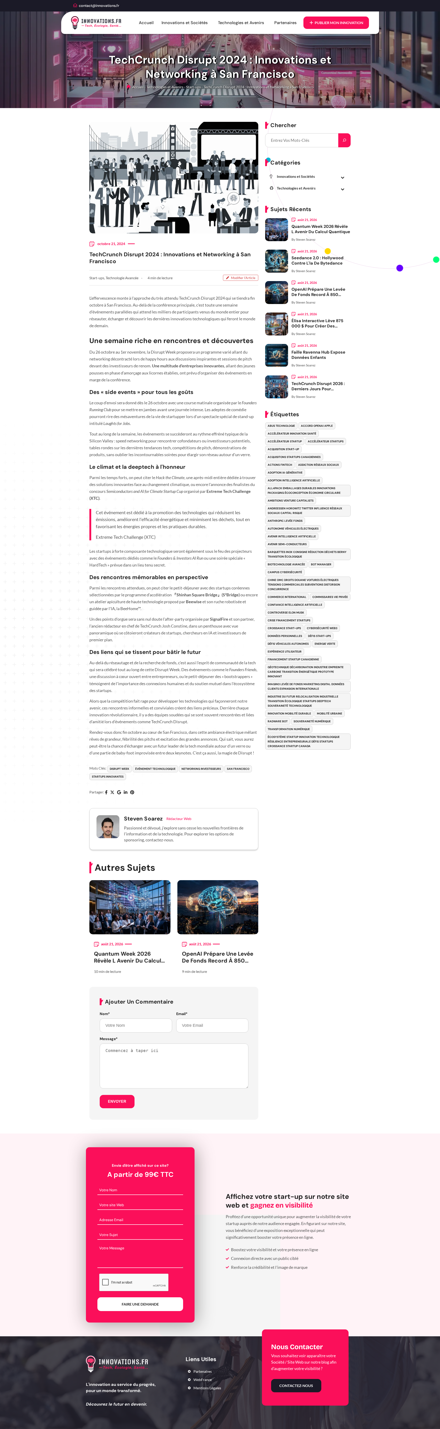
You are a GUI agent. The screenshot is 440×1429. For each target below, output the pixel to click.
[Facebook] (106, 792)
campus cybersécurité (285, 572)
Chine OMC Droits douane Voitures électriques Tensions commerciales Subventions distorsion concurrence (304, 584)
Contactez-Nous (296, 1385)
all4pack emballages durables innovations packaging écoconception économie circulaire (304, 490)
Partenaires (285, 22)
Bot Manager (321, 564)
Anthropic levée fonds (285, 521)
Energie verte (325, 644)
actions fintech (280, 465)
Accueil (146, 22)
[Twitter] (112, 792)
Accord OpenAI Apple (317, 426)
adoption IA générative (285, 472)
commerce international (287, 597)
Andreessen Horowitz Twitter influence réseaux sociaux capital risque (305, 511)
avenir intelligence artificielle (292, 536)
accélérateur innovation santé (292, 433)
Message (109, 1039)
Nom (105, 1014)
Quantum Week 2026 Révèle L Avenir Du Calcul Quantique (127, 957)
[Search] (344, 140)
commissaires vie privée (330, 597)
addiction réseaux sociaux (318, 465)
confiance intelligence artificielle (295, 605)
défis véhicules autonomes (288, 644)
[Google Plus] (119, 792)
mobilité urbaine (329, 713)
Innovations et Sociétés (185, 22)
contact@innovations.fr (99, 5)
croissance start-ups (284, 628)
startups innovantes (108, 777)
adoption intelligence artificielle (294, 480)
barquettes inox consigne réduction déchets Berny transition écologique (307, 554)
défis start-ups (319, 636)
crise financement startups (289, 620)
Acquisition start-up (283, 449)
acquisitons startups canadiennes (294, 457)
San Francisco (238, 769)
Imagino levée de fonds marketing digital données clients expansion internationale (306, 686)
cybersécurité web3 (322, 628)
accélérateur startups (326, 441)
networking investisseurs (201, 769)
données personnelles (285, 636)
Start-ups (193, 87)
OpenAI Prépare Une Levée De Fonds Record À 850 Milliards (217, 957)
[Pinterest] (132, 792)
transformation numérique (289, 729)
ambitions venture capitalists (291, 500)
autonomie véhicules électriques (293, 528)
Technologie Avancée (122, 278)
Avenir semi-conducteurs (287, 544)
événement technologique (155, 769)
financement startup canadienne (293, 659)
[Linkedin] (125, 792)
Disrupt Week (119, 769)
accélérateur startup (285, 441)
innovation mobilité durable (289, 713)
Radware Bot (278, 721)
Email (181, 1014)
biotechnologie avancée (286, 564)
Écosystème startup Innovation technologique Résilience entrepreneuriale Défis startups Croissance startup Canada (304, 741)
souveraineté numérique (312, 721)
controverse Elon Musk (286, 612)
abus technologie (281, 426)
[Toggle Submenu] (343, 177)
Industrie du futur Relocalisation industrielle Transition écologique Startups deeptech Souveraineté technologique (303, 701)
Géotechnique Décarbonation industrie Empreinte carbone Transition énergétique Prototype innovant (306, 671)
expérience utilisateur (285, 651)
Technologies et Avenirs (241, 22)
